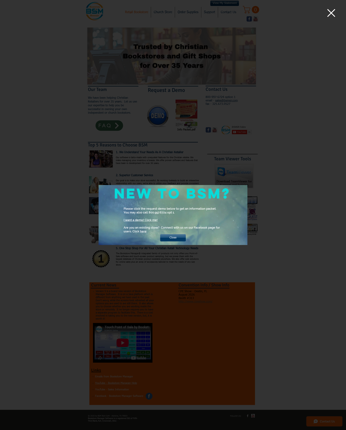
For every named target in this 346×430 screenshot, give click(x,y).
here (143, 231)
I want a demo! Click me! (141, 220)
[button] (331, 13)
